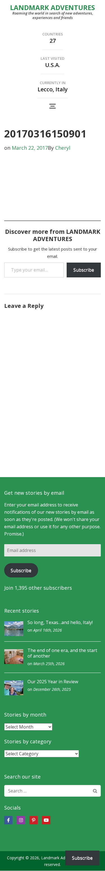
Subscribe (83, 270)
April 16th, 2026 (47, 630)
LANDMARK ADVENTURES (52, 7)
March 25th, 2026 (49, 663)
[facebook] (8, 820)
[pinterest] (33, 820)
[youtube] (46, 820)
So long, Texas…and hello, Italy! (60, 622)
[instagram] (21, 820)
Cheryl (62, 147)
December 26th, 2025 (52, 689)
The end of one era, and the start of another (62, 653)
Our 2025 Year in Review (52, 682)
